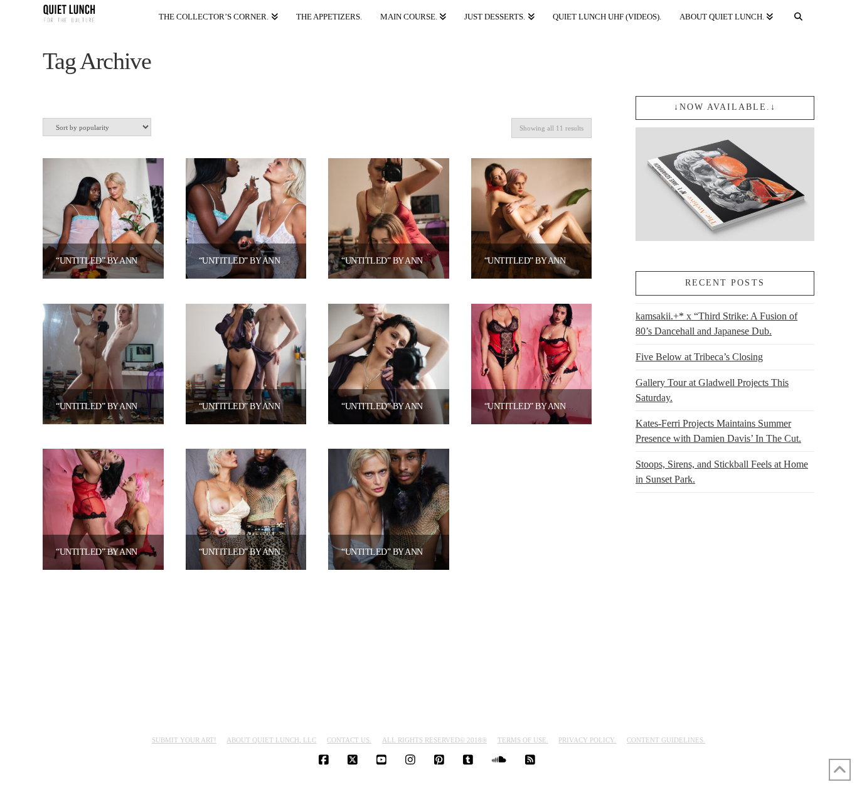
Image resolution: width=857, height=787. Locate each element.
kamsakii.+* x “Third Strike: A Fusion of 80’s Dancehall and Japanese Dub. (716, 323)
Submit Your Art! (184, 740)
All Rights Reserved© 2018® (434, 740)
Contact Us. (349, 740)
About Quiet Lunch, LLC (271, 740)
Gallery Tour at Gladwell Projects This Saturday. (712, 390)
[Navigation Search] (798, 14)
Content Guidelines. (666, 740)
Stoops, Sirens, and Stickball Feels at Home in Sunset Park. (722, 472)
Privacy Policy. (587, 740)
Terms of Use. (523, 740)
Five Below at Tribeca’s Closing (699, 356)
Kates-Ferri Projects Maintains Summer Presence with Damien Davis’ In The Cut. (718, 431)
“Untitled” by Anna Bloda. (116, 260)
